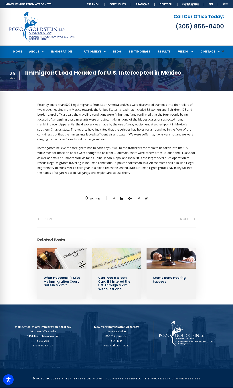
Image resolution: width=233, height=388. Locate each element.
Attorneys (93, 51)
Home (17, 51)
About (34, 51)
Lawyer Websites (186, 378)
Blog (117, 51)
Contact (208, 51)
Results (164, 51)
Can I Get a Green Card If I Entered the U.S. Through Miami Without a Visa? (114, 283)
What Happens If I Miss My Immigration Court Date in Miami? (62, 281)
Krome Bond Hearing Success (169, 280)
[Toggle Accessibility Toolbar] (8, 379)
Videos (183, 51)
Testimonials (140, 51)
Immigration (61, 51)
